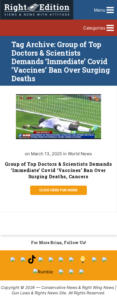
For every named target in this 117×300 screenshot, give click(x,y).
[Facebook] (13, 259)
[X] (23, 259)
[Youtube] (40, 259)
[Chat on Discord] (81, 272)
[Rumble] (43, 272)
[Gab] (94, 259)
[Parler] (51, 259)
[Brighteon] (71, 272)
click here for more (58, 190)
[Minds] (82, 259)
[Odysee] (61, 272)
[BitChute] (71, 259)
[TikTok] (31, 259)
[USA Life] (104, 259)
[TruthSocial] (61, 259)
